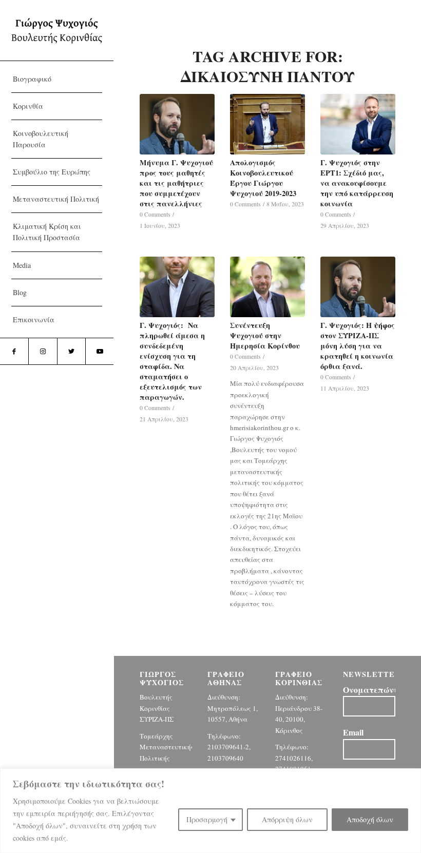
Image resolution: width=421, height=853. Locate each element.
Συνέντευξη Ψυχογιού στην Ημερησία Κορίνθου (265, 335)
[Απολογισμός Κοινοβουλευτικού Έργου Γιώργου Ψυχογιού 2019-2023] (267, 124)
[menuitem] (56, 79)
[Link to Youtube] (99, 351)
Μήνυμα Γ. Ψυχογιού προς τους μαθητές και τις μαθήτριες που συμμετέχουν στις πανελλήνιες (176, 183)
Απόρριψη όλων (287, 819)
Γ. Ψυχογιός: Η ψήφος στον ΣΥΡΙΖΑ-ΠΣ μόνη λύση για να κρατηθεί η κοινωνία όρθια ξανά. (357, 346)
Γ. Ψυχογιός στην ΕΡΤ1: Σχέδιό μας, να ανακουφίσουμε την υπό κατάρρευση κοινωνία (356, 183)
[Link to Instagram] (42, 351)
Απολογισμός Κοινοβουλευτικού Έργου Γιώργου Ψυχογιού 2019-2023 (263, 178)
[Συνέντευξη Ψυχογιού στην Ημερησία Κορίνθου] (267, 287)
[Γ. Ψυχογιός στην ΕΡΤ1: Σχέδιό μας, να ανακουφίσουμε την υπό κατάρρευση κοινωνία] (357, 124)
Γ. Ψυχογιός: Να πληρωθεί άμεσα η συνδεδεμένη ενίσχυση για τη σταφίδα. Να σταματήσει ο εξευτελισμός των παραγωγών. (172, 361)
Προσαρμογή (206, 819)
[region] (210, 810)
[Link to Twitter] (71, 351)
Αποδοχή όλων (370, 819)
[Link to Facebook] (14, 351)
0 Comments (155, 214)
